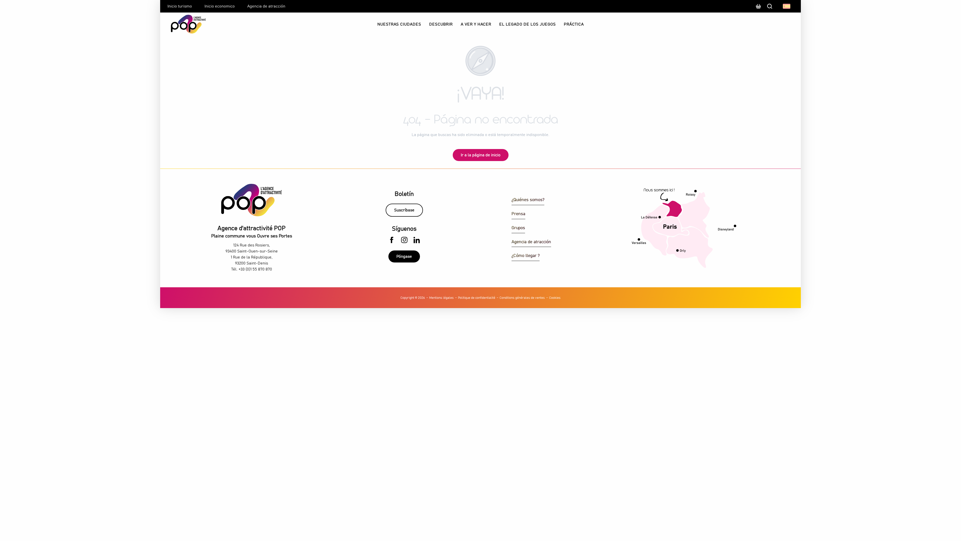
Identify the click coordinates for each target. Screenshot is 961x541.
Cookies (555, 298)
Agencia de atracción (531, 242)
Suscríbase (404, 210)
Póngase (404, 256)
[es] (787, 6)
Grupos (518, 228)
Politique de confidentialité (476, 298)
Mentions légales (441, 298)
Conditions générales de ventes (522, 298)
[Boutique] (758, 9)
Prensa (518, 214)
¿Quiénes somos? (528, 200)
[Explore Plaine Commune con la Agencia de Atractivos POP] (182, 24)
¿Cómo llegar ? (526, 256)
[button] (787, 6)
